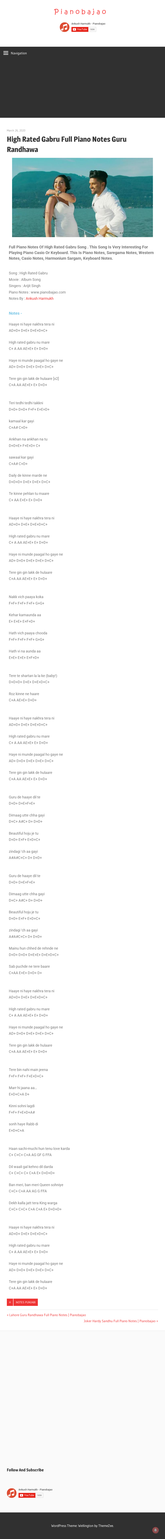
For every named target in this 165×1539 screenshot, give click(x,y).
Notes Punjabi (26, 1302)
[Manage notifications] (155, 1530)
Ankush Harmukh (40, 298)
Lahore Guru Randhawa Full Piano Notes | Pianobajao (47, 1315)
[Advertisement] (82, 89)
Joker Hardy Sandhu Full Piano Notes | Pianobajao (120, 1321)
